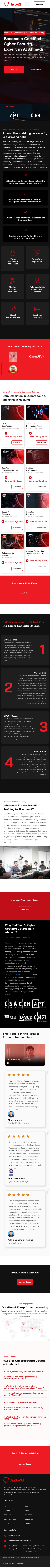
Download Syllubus (13, 436)
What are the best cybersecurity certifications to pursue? (20, 1377)
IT (17, 974)
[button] (27, 4)
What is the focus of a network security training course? (23, 1408)
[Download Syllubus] (6, 433)
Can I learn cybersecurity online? (21, 1402)
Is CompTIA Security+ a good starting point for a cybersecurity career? (22, 1425)
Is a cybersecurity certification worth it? (25, 1371)
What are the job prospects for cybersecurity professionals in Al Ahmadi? (24, 1387)
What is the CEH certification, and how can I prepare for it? (25, 1418)
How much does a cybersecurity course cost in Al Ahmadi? (23, 1394)
